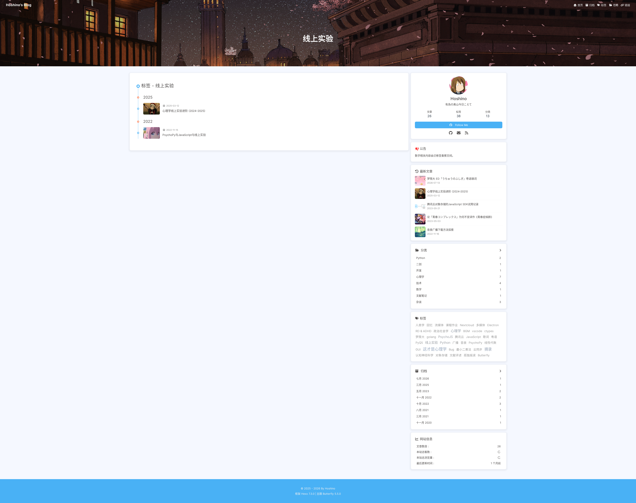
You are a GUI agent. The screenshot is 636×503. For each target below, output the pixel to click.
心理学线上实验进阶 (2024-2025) (183, 111)
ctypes (489, 331)
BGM (466, 331)
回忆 (430, 325)
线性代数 (490, 342)
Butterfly (484, 355)
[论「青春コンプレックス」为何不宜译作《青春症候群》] (420, 219)
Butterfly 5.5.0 (332, 493)
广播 (455, 342)
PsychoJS (445, 337)
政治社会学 (441, 331)
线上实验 (431, 343)
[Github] (450, 133)
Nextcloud (467, 325)
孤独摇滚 (470, 355)
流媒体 (439, 325)
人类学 (420, 325)
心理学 (456, 331)
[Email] (458, 133)
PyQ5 (419, 342)
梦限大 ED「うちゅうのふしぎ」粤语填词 (452, 178)
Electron (493, 325)
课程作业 (452, 325)
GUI (418, 349)
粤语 (494, 337)
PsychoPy (475, 342)
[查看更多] (500, 250)
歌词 (486, 337)
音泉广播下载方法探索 (440, 229)
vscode (477, 331)
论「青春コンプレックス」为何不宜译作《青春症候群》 (460, 217)
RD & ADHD (423, 331)
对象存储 (442, 355)
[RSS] (466, 133)
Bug (451, 349)
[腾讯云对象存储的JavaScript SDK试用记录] (420, 206)
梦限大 (420, 337)
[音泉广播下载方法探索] (420, 232)
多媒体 (480, 325)
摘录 (488, 349)
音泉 (464, 342)
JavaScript (473, 337)
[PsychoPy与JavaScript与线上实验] (151, 133)
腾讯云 (459, 337)
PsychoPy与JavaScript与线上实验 (184, 135)
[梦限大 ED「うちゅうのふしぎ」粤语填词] (420, 181)
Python (445, 343)
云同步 (477, 349)
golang (431, 337)
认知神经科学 (424, 355)
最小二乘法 (463, 349)
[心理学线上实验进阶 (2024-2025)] (151, 109)
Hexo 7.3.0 (308, 493)
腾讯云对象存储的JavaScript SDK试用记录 (452, 204)
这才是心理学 (435, 349)
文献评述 (456, 355)
